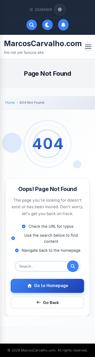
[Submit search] (73, 266)
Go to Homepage (51, 285)
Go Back (51, 302)
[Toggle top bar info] (60, 10)
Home (10, 102)
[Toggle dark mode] (47, 25)
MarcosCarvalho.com (43, 43)
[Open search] (31, 25)
